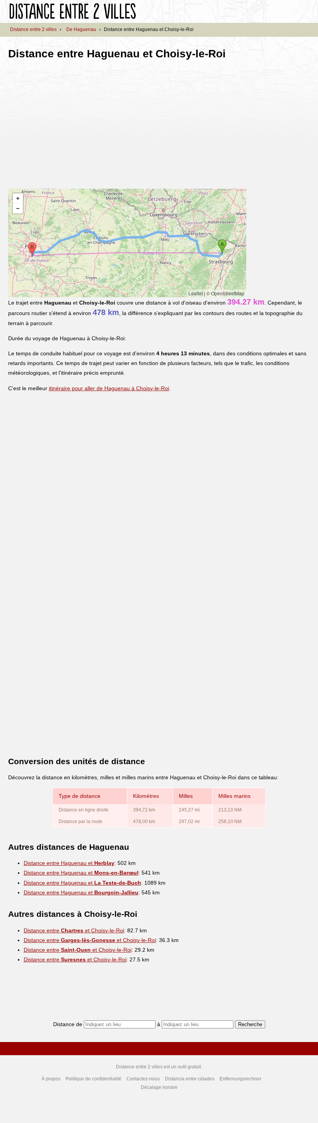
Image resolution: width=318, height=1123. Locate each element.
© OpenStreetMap (225, 293)
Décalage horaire (159, 1087)
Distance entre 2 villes (33, 29)
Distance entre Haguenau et (69, 863)
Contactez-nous (143, 1079)
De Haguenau (81, 29)
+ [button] (18, 198)
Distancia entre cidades (189, 1079)
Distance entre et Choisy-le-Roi (74, 930)
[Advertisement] (73, 121)
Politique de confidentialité (93, 1079)
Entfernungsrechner (240, 1079)
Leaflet (195, 293)
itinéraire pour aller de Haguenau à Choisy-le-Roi (109, 388)
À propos (50, 1079)
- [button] (18, 208)
